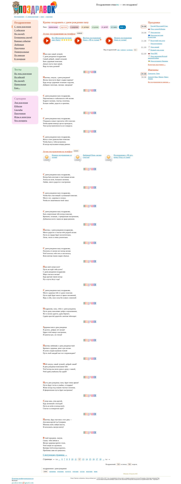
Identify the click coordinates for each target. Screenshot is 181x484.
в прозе (123, 50)
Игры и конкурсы (22, 117)
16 (94, 459)
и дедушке (74, 27)
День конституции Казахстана (155, 36)
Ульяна (150, 79)
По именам (19, 55)
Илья (156, 77)
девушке (75, 471)
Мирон (160, 77)
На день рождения (23, 73)
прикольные (53, 27)
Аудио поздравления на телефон (59, 33)
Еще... (17, 88)
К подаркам (19, 59)
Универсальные (21, 52)
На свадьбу (19, 34)
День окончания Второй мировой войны (157, 57)
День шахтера (155, 32)
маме (95, 471)
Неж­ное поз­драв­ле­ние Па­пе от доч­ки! (123, 39)
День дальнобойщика (157, 29)
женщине (52, 471)
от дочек (95, 27)
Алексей (151, 77)
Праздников (20, 113)
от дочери (85, 27)
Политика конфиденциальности (22, 478)
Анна (158, 73)
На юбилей (19, 77)
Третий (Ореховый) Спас (159, 26)
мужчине (60, 471)
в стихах (130, 50)
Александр (151, 73)
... (59, 459)
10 (72, 459)
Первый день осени (157, 50)
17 (97, 459)
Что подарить (20, 120)
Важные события (22, 41)
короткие (89, 471)
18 (100, 459)
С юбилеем (19, 30)
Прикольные (20, 84)
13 (83, 459)
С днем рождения (22, 26)
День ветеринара (156, 43)
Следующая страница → (55, 455)
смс (118, 50)
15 (90, 459)
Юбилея (18, 106)
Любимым (19, 44)
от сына (114, 27)
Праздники (19, 48)
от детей (105, 27)
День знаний (154, 47)
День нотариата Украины (159, 61)
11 (76, 459)
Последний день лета (157, 41)
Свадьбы (18, 110)
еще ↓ (122, 27)
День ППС (154, 53)
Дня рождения (21, 102)
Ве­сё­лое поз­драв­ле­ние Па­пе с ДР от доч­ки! (92, 39)
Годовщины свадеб (23, 37)
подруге (68, 471)
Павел (166, 77)
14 (87, 459)
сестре (82, 471)
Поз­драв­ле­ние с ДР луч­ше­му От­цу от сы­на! (123, 156)
